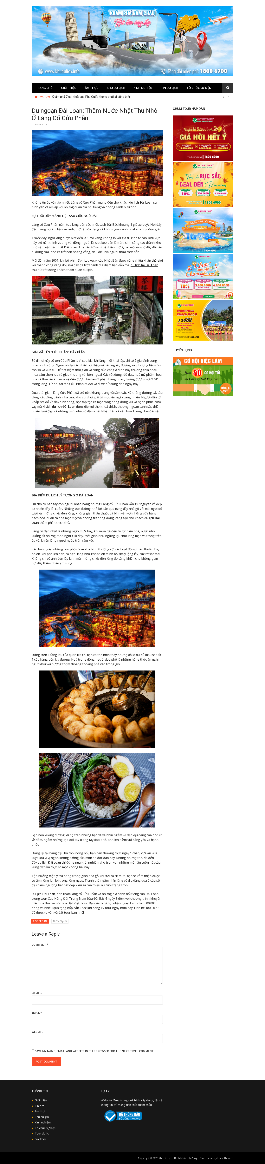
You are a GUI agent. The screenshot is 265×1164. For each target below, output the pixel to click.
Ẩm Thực (91, 88)
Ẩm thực (40, 1111)
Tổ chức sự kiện (199, 88)
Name (37, 993)
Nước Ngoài (60, 921)
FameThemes (225, 1158)
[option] (141, 97)
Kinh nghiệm (143, 88)
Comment (40, 944)
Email (37, 1012)
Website (37, 1032)
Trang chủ (44, 88)
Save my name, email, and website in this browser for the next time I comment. (94, 1051)
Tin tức (39, 1106)
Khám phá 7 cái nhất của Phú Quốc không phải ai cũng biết (91, 97)
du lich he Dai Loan (144, 265)
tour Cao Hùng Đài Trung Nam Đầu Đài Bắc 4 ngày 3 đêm (83, 898)
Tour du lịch (42, 1133)
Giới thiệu (68, 88)
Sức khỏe (41, 1139)
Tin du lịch (169, 88)
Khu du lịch (116, 88)
